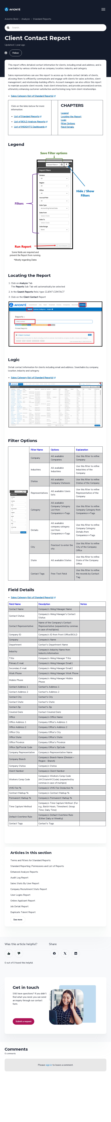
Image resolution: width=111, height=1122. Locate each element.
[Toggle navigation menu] (103, 9)
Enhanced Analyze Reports (24, 871)
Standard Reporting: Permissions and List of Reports (37, 866)
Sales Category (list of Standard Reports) (32, 96)
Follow (16, 53)
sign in (49, 1065)
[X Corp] (65, 953)
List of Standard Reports (26, 116)
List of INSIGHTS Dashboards (29, 126)
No (19, 953)
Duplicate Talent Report (23, 912)
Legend (65, 113)
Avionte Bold (11, 19)
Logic (63, 120)
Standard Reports (42, 19)
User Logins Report (20, 895)
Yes (9, 953)
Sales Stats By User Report (24, 883)
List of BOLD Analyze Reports (29, 121)
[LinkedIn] (76, 953)
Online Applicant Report (22, 900)
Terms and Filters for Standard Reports (30, 860)
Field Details (67, 127)
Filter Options (68, 123)
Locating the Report (71, 116)
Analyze (25, 19)
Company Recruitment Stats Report (28, 889)
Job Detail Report (19, 906)
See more (17, 919)
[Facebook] (54, 953)
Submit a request (23, 1021)
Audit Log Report (19, 877)
